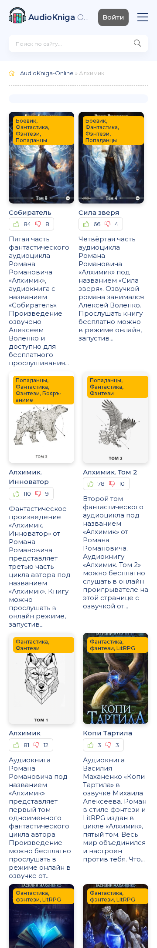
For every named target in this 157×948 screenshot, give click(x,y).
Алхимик (25, 733)
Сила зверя (98, 212)
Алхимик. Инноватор (29, 477)
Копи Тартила (107, 733)
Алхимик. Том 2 (110, 472)
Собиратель (30, 212)
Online (58, 17)
